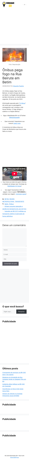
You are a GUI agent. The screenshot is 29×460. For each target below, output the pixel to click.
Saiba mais (17, 123)
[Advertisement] (14, 26)
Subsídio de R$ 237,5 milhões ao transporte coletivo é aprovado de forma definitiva (14, 213)
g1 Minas (22, 103)
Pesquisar (21, 311)
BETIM (7, 199)
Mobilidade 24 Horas (14, 186)
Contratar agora (21, 194)
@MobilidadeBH (14, 117)
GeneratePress (14, 457)
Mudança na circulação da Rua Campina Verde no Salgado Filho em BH (14, 379)
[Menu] (25, 4)
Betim (6, 204)
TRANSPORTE (19, 201)
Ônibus (11, 204)
